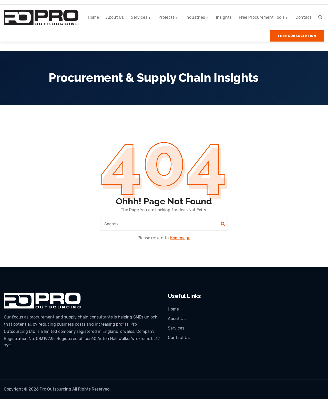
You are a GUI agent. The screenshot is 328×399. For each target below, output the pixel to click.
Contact (303, 17)
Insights (224, 17)
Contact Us (179, 337)
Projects (166, 17)
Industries (195, 17)
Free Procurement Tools (261, 17)
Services (139, 17)
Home (93, 17)
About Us (115, 17)
